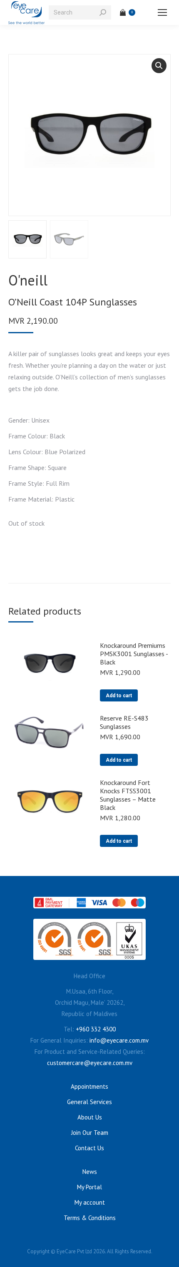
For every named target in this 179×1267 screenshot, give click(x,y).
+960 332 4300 (96, 1029)
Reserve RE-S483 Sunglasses (124, 722)
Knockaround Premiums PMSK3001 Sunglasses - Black (134, 653)
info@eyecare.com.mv (119, 1040)
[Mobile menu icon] (162, 12)
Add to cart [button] (119, 696)
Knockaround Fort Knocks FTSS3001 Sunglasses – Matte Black (128, 795)
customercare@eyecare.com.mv (89, 1063)
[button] (159, 65)
